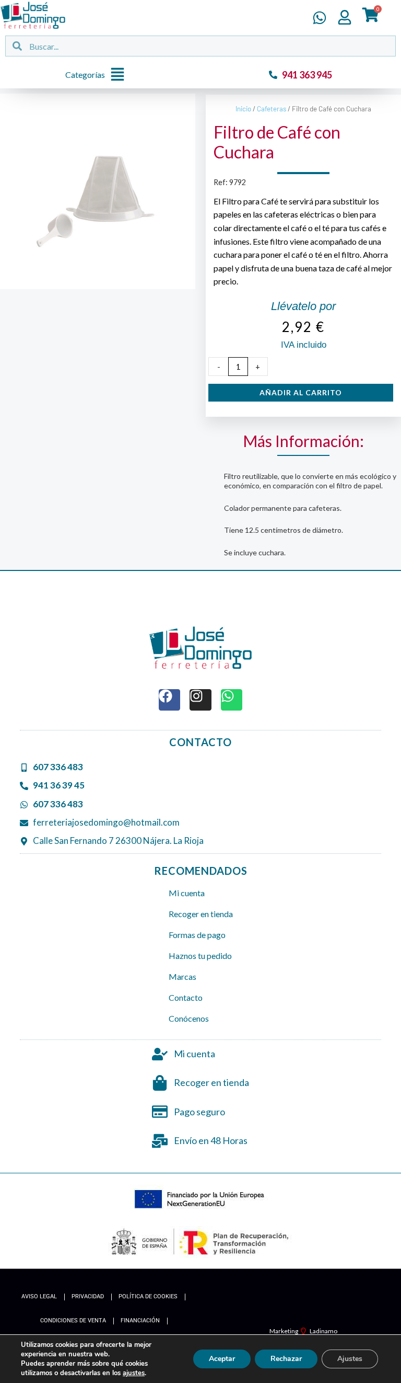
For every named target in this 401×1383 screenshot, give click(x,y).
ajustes (134, 1373)
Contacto (186, 997)
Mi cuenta (187, 893)
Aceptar (222, 1359)
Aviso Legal (39, 1296)
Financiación (140, 1320)
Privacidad (88, 1296)
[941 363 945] (273, 75)
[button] (97, 75)
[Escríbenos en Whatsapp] (319, 17)
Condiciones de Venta (73, 1320)
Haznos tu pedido (200, 956)
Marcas (182, 976)
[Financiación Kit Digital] (200, 1200)
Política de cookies (148, 1296)
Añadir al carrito (301, 392)
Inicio (243, 109)
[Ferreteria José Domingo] (33, 15)
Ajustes (349, 1359)
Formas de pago (197, 935)
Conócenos (189, 1018)
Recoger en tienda (201, 914)
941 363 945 (307, 75)
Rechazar (286, 1359)
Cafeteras (271, 109)
